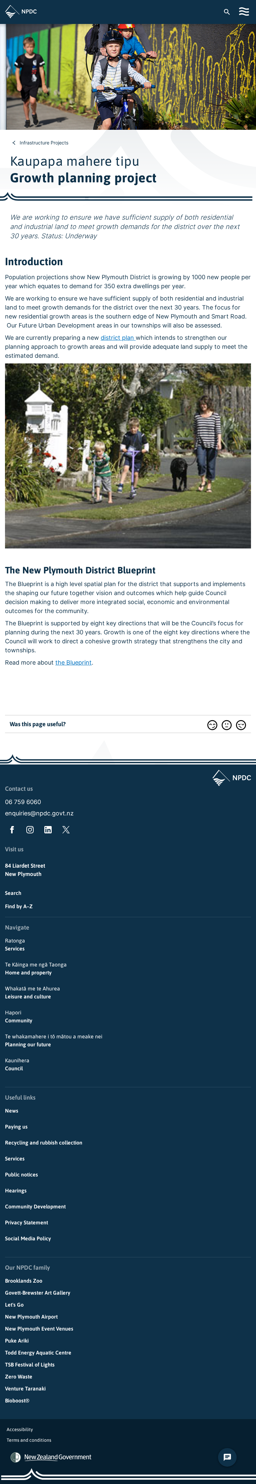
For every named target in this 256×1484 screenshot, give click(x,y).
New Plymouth (23, 874)
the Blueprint (73, 662)
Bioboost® (17, 1400)
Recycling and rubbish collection (43, 1143)
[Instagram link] (28, 831)
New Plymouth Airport (31, 1317)
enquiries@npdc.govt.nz (39, 813)
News (11, 1111)
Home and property (36, 968)
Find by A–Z (19, 906)
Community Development (35, 1206)
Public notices (21, 1174)
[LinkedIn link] (46, 831)
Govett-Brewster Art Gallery (37, 1293)
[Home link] (21, 11)
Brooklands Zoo (23, 1281)
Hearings (16, 1190)
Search (13, 893)
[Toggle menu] (245, 11)
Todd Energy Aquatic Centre (38, 1353)
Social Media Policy (28, 1238)
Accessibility (20, 1429)
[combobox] (230, 11)
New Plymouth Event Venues (39, 1329)
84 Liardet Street (25, 865)
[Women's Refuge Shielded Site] (15, 1457)
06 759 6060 (23, 801)
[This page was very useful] (212, 725)
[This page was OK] (226, 725)
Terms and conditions (29, 1440)
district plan (118, 337)
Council (17, 1064)
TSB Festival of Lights (30, 1365)
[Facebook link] (10, 831)
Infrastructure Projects (44, 142)
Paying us (16, 1127)
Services (15, 945)
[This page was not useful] (241, 725)
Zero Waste (18, 1376)
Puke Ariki (17, 1341)
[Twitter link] (64, 831)
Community (18, 1016)
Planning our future (53, 1040)
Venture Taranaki (25, 1388)
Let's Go (14, 1305)
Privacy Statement (26, 1222)
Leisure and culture (32, 992)
